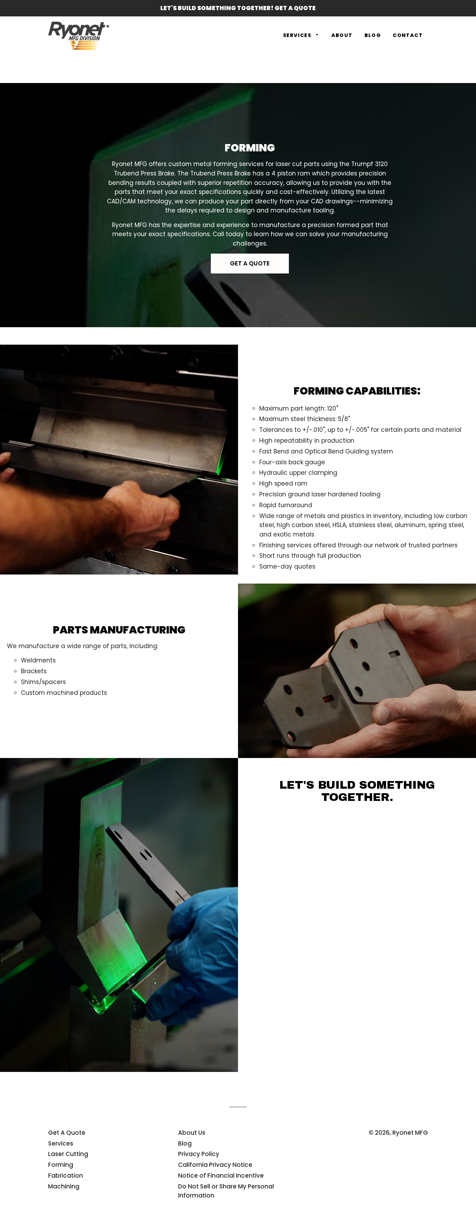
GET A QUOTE (250, 263)
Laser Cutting (68, 1154)
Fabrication (65, 1175)
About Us (191, 1132)
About (342, 35)
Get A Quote (66, 1132)
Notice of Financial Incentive (221, 1175)
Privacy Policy (198, 1154)
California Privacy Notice (215, 1165)
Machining (63, 1186)
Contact (408, 35)
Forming (60, 1165)
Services (298, 35)
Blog (372, 35)
